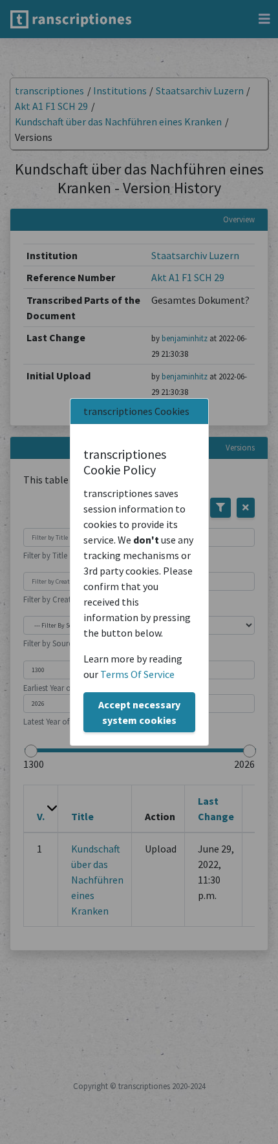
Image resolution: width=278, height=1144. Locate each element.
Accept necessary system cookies (139, 712)
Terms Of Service (137, 674)
